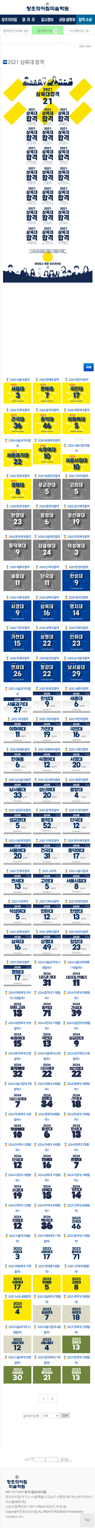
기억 (26, 1459)
